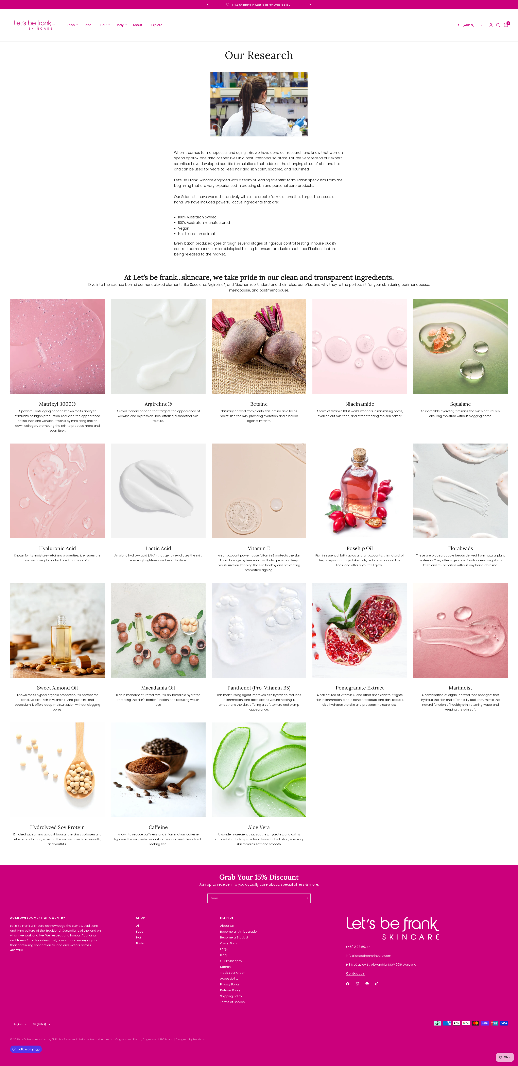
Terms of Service (232, 1002)
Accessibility (229, 978)
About (137, 25)
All (137, 925)
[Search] (498, 25)
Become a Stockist (234, 937)
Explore (156, 25)
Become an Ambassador (239, 931)
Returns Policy (230, 990)
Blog (223, 955)
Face (87, 25)
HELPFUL (227, 917)
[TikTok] (379, 983)
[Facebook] (350, 983)
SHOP (140, 917)
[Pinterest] (369, 983)
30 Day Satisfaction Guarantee (262, 5)
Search (225, 967)
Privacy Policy (230, 984)
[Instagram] (360, 983)
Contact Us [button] (355, 973)
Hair (103, 25)
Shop (71, 25)
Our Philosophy (231, 961)
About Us (227, 925)
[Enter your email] (307, 898)
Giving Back (228, 943)
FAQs (224, 949)
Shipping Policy (231, 996)
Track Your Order (232, 972)
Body (120, 25)
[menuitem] (72, 25)
